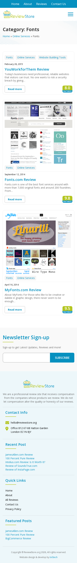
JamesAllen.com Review (19, 454)
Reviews (41, 4)
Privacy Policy (13, 509)
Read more (15, 89)
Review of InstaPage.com (20, 469)
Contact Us (58, 4)
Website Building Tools (52, 57)
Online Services (21, 36)
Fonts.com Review (20, 179)
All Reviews (11, 499)
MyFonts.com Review (23, 289)
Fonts (9, 57)
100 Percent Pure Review (19, 458)
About (28, 4)
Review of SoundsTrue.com (21, 465)
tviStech (53, 557)
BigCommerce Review (18, 538)
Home (15, 4)
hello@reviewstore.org (24, 422)
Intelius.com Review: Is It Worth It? (25, 462)
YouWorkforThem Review (27, 69)
